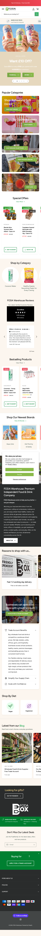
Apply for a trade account (20, 863)
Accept (19, 469)
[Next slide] (27, 81)
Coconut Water (10, 286)
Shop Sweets (28, 124)
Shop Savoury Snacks (25, 159)
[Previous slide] (13, 81)
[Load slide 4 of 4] (24, 81)
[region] (20, 336)
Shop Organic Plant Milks (15, 148)
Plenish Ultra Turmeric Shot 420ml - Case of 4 (9, 229)
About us (9, 540)
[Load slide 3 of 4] (21, 81)
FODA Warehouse (17, 925)
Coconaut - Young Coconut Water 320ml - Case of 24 (10, 390)
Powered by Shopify (27, 925)
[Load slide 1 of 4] (17, 81)
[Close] (38, 853)
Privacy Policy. (12, 464)
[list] (20, 21)
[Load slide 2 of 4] (19, 81)
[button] (3, 9)
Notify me (30, 249)
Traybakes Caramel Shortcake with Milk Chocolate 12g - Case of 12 (28, 230)
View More (19, 202)
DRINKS (26, 75)
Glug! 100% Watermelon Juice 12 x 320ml (27, 390)
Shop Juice (29, 187)
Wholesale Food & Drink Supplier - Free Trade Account (16, 770)
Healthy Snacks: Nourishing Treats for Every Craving (29, 288)
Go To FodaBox (12, 796)
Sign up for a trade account (18, 613)
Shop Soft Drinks (12, 109)
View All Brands (19, 421)
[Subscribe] (34, 844)
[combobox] (20, 14)
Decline (19, 474)
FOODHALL (12, 75)
